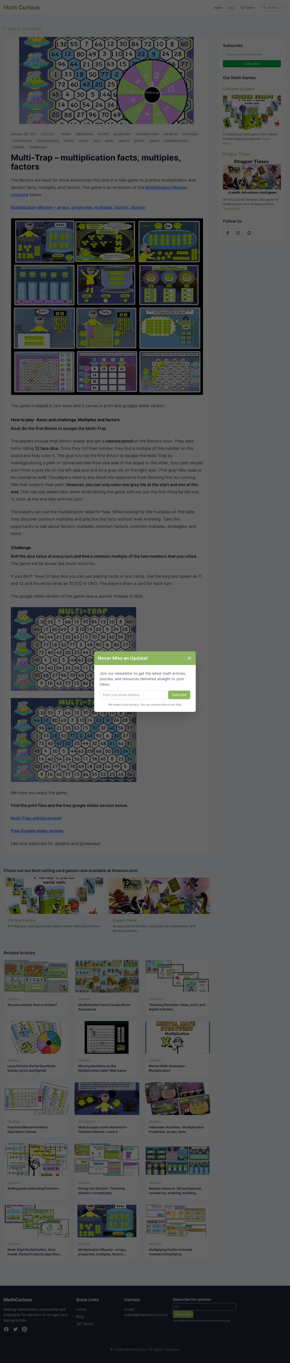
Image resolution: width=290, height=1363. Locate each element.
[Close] (189, 658)
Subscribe (179, 695)
